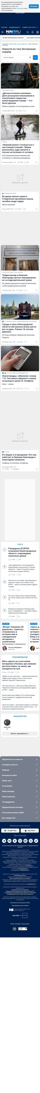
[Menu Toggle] (2, 32)
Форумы (4, 27)
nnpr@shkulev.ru (31, 884)
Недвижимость (15, 27)
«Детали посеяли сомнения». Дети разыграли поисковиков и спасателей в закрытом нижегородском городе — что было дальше (18, 98)
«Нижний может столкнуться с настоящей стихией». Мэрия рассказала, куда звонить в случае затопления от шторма (18, 148)
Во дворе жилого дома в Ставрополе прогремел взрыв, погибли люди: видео (17, 199)
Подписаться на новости (12, 759)
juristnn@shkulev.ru (22, 868)
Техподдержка (8, 802)
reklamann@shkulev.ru (20, 875)
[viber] (20, 841)
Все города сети (8, 818)
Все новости (22, 44)
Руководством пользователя (20, 890)
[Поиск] (27, 32)
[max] (25, 841)
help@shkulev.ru (24, 870)
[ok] (15, 841)
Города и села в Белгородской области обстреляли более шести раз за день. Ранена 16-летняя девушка (19, 328)
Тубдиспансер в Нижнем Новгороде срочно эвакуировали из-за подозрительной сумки (19, 277)
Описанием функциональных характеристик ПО (20, 891)
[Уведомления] (32, 32)
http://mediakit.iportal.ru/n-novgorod (20, 878)
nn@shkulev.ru (29, 866)
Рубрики (5, 770)
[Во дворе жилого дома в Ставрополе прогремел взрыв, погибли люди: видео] (20, 179)
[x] (31, 841)
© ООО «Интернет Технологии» (20, 924)
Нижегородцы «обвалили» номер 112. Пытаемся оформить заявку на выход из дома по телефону (19, 378)
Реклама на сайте (9, 775)
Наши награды (8, 791)
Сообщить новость (10, 765)
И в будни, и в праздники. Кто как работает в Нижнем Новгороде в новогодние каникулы (19, 457)
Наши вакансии (8, 797)
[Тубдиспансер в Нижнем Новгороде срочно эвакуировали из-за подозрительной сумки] (20, 258)
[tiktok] (36, 841)
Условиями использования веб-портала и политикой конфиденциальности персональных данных (20, 893)
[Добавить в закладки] (36, 111)
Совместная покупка (30, 27)
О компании (7, 786)
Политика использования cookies (20, 902)
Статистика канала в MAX (13, 813)
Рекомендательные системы (20, 905)
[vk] (9, 841)
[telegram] (4, 841)
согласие (20, 8)
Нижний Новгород (9, 44)
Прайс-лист (7, 781)
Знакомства (20, 716)
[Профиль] (37, 32)
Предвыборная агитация (12, 807)
